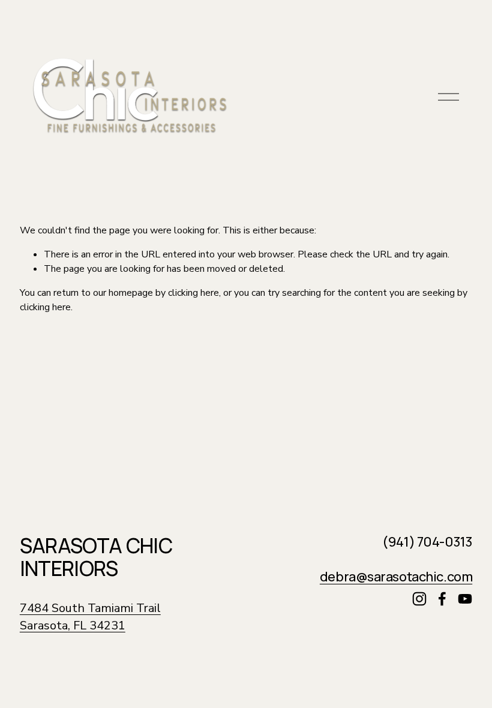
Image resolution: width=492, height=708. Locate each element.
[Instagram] (419, 599)
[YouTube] (465, 599)
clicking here (193, 292)
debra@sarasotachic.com (396, 577)
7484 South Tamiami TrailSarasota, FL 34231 (90, 617)
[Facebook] (442, 599)
